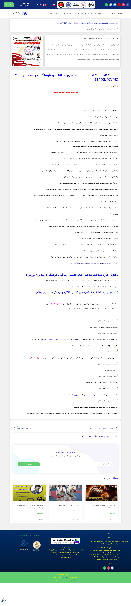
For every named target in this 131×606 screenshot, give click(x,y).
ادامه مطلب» (112, 513)
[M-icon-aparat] (119, 4)
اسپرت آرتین (113, 29)
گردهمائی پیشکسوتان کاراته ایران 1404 (68, 505)
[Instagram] (123, 4)
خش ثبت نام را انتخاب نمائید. (37, 358)
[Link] (110, 4)
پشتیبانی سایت (72, 580)
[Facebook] (127, 4)
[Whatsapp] (106, 4)
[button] (9, 4)
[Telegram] (115, 4)
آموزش (107, 29)
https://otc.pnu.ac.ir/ (56, 304)
